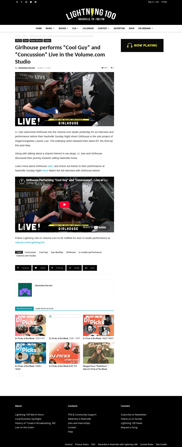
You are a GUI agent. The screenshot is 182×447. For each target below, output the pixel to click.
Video (47, 40)
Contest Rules (146, 444)
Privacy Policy (82, 444)
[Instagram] (26, 2)
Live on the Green (24, 427)
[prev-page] (17, 375)
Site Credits (161, 444)
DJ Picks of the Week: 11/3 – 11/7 (64, 338)
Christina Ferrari (26, 68)
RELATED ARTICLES (24, 309)
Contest (102, 28)
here (50, 166)
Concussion (30, 252)
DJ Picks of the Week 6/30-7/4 (63, 366)
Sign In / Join (153, 1)
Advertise (119, 28)
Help (70, 431)
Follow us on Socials (131, 418)
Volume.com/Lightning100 (30, 242)
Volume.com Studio (26, 255)
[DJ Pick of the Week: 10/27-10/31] (98, 325)
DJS (74, 28)
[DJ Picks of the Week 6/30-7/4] (64, 353)
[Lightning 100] (91, 14)
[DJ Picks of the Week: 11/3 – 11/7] (64, 325)
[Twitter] (31, 2)
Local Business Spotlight (28, 418)
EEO (93, 444)
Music (49, 28)
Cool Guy (43, 252)
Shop (131, 28)
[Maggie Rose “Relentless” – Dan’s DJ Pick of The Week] (98, 353)
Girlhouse (71, 252)
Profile (164, 1)
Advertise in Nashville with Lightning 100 (117, 444)
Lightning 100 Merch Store (29, 414)
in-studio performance (90, 252)
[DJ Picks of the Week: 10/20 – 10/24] (30, 353)
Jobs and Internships (79, 423)
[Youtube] (35, 2)
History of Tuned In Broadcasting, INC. (35, 423)
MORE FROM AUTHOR (44, 309)
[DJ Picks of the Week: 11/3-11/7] (30, 325)
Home (39, 28)
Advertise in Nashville (79, 418)
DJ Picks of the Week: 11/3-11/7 (29, 338)
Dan (25, 40)
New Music (36, 40)
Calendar (88, 28)
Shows (62, 28)
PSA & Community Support (82, 414)
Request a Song (129, 427)
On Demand (144, 28)
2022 (25, 36)
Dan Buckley (57, 252)
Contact (72, 427)
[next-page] (21, 375)
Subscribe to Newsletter (134, 414)
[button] (17, 2)
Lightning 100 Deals (131, 423)
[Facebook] (21, 2)
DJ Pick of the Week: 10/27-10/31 (98, 338)
